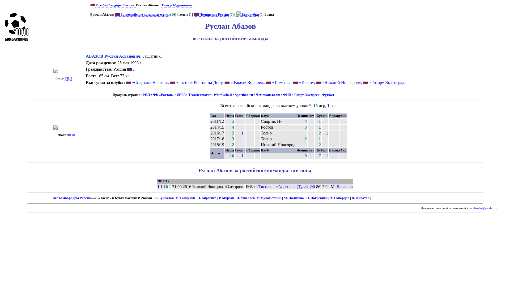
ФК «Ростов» (163, 95)
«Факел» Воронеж (247, 82)
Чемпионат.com (268, 95)
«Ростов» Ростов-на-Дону (199, 82)
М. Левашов (342, 186)
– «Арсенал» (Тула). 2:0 (285, 186)
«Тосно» (306, 82)
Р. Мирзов (226, 198)
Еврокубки (250, 14)
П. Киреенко (206, 198)
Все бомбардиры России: (115, 5)
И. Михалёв (245, 198)
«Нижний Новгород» (341, 82)
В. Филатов (360, 198)
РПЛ (68, 78)
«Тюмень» (281, 82)
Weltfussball (223, 95)
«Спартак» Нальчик (150, 82)
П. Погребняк (317, 198)
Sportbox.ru (244, 95)
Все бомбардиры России (72, 198)
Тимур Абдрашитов (176, 5)
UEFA (181, 95)
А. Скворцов (339, 198)
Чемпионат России (214, 14)
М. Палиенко (294, 198)
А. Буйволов (164, 198)
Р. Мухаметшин (269, 198)
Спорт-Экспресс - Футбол (314, 95)
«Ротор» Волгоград (386, 82)
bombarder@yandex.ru (483, 208)
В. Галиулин (185, 198)
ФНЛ (287, 95)
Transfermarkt (199, 95)
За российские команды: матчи (144, 14)
